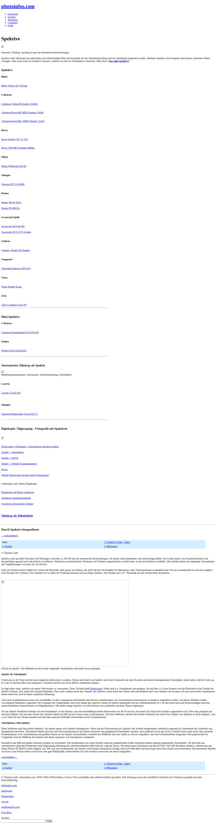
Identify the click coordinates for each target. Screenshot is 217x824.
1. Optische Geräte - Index (117, 542)
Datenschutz (7, 796)
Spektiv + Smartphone (12, 452)
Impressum (6, 791)
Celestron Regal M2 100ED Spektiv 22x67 (23, 121)
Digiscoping (96, 688)
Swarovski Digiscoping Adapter (17, 503)
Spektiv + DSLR (9, 458)
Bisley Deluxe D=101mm (14, 85)
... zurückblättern (9, 535)
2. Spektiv (7, 546)
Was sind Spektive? (118, 61)
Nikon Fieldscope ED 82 (13, 166)
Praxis (4, 469)
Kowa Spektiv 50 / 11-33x (14, 139)
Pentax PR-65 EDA (11, 202)
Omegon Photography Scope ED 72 (19, 414)
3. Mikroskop (110, 546)
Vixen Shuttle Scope (11, 286)
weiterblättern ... (9, 757)
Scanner (12, 17)
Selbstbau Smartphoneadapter (16, 498)
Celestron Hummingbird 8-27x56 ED (20, 332)
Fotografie (13, 14)
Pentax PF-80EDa (10, 208)
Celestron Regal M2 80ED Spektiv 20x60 (22, 112)
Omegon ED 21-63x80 (12, 184)
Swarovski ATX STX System (16, 232)
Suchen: (5, 818)
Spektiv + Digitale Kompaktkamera (19, 463)
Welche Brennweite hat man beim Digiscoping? (25, 475)
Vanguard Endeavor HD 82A (16, 268)
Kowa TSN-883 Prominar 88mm (17, 147)
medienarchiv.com (10, 807)
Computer (13, 22)
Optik (10, 25)
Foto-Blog (6, 812)
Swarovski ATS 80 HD (13, 226)
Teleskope (13, 19)
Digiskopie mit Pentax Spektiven (17, 492)
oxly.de (5, 801)
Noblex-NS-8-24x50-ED (13, 350)
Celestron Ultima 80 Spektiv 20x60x (19, 104)
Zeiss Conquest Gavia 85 (14, 304)
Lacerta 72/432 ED (10, 393)
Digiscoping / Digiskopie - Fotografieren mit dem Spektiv (30, 446)
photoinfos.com (18, 6)
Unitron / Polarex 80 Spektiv (15, 250)
